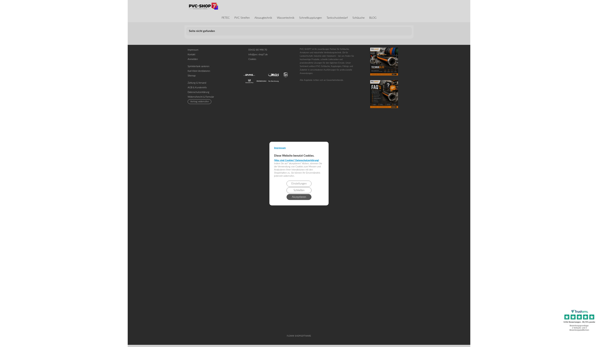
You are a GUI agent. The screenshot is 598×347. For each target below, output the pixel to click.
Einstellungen (299, 183)
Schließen (299, 190)
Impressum (280, 148)
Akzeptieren (299, 197)
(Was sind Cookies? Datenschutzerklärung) (296, 160)
